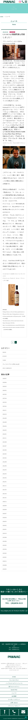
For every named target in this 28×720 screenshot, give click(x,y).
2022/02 (4, 477)
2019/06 (4, 541)
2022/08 (4, 462)
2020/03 (4, 521)
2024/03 (4, 430)
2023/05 (4, 454)
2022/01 (4, 481)
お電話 (14, 714)
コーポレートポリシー (14, 699)
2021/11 (4, 485)
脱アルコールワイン (14, 686)
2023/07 (4, 446)
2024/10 (4, 414)
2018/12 (4, 561)
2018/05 (4, 569)
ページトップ (4, 714)
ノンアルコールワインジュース (14, 683)
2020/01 (4, 529)
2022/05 (4, 469)
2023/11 (4, 438)
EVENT (5, 356)
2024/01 (4, 434)
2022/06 (4, 466)
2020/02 (4, 525)
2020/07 (4, 513)
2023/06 (4, 450)
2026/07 (4, 378)
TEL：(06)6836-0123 (14, 647)
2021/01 (4, 497)
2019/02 (4, 553)
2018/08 (4, 565)
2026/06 (4, 382)
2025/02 (4, 406)
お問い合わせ (14, 702)
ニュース (14, 693)
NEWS (4, 352)
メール (23, 714)
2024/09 (4, 418)
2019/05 (4, 545)
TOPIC (4, 360)
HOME (1, 16)
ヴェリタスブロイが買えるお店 (11, 364)
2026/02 (4, 390)
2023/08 (4, 442)
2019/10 (4, 533)
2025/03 (4, 402)
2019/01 (4, 557)
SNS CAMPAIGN (7, 368)
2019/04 (4, 549)
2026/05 (4, 386)
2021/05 (4, 489)
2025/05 (4, 394)
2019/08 (4, 537)
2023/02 (4, 458)
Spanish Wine (14, 689)
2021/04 (4, 493)
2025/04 (4, 398)
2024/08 (4, 422)
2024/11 (4, 410)
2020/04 (4, 517)
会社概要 (14, 696)
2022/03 (4, 473)
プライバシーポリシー (14, 706)
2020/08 (4, 509)
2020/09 (4, 505)
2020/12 (4, 501)
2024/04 (4, 426)
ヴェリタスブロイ (14, 680)
